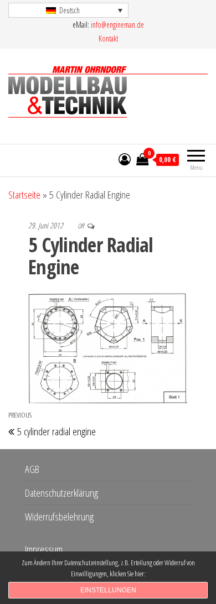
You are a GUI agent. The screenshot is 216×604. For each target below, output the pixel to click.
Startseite (24, 195)
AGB (32, 469)
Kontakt (108, 38)
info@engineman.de (117, 24)
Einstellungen (108, 590)
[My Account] (125, 158)
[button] (68, 10)
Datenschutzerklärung (61, 493)
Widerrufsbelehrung (59, 516)
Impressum (44, 549)
